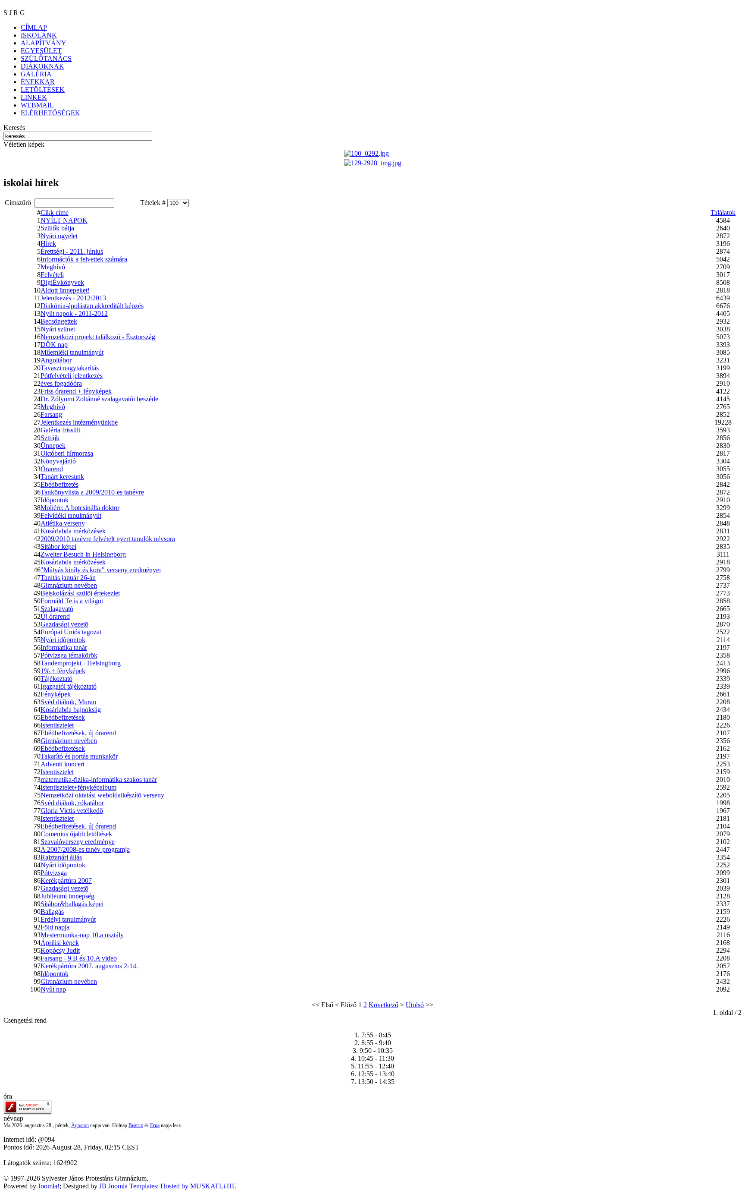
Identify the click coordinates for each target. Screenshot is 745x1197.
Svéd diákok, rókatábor (72, 802)
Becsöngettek (59, 321)
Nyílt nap (53, 989)
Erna (155, 1125)
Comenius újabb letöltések (76, 834)
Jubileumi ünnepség (67, 896)
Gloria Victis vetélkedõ (72, 810)
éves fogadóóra (61, 383)
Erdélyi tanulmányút (68, 919)
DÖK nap (54, 344)
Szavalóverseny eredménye (78, 841)
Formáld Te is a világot (72, 601)
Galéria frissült (60, 430)
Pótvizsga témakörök (69, 655)
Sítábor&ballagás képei (72, 903)
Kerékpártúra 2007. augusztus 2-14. (89, 966)
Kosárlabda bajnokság (71, 709)
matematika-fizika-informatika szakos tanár (99, 779)
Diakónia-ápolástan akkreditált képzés (92, 305)
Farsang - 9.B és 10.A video (79, 958)
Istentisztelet (57, 725)
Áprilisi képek (60, 942)
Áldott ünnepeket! (65, 290)
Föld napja (55, 927)
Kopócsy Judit (60, 950)
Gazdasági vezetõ (64, 624)
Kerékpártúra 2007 (66, 880)
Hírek (48, 243)
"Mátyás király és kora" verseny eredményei (101, 569)
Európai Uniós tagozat (71, 632)
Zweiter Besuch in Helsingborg (83, 554)
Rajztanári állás (61, 857)
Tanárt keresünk (62, 476)
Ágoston (80, 1125)
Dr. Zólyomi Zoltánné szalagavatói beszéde (99, 399)
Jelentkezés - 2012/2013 (73, 298)
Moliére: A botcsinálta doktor (80, 507)
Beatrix (135, 1125)
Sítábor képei (58, 546)
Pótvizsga (54, 872)
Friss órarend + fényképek (76, 391)
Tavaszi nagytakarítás (70, 368)
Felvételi (52, 274)
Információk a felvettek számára (84, 259)
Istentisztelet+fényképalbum (78, 787)
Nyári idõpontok (63, 639)
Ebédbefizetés (59, 484)
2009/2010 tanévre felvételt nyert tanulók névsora (108, 538)
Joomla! (48, 1186)
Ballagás (52, 911)
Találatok (723, 212)
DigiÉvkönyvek (62, 282)
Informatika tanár (64, 647)
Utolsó (415, 1004)
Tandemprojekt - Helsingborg (81, 663)
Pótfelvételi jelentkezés (72, 375)
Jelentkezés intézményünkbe (79, 422)
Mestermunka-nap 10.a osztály (82, 935)
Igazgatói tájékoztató (69, 686)
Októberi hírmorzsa (67, 453)
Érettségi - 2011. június (72, 251)
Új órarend (55, 616)
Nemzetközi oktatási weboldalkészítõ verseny (102, 795)
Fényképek (56, 694)
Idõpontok (55, 500)
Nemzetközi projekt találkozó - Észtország (98, 336)
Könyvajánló (58, 461)
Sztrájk (50, 437)
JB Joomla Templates (128, 1186)
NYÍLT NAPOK (64, 220)
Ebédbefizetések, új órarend (78, 733)
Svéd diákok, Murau (68, 702)
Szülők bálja (57, 228)
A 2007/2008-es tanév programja (85, 849)
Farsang (51, 414)
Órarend (52, 468)
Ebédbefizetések (63, 717)
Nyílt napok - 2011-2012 (74, 313)
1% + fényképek (63, 670)
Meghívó (53, 267)
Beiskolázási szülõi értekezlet (80, 593)
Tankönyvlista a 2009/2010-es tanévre (92, 492)
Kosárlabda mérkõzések (73, 531)
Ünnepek (53, 445)
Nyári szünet (58, 329)
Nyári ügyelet (59, 235)
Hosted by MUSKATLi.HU (198, 1186)
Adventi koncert (63, 764)
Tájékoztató (56, 678)
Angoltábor (56, 360)
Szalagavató (57, 608)
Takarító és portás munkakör (79, 756)
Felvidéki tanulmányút (71, 515)
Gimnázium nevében (69, 585)
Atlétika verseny (63, 523)
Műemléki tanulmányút (72, 352)
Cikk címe (55, 212)
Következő (383, 1004)
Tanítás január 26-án (68, 577)
